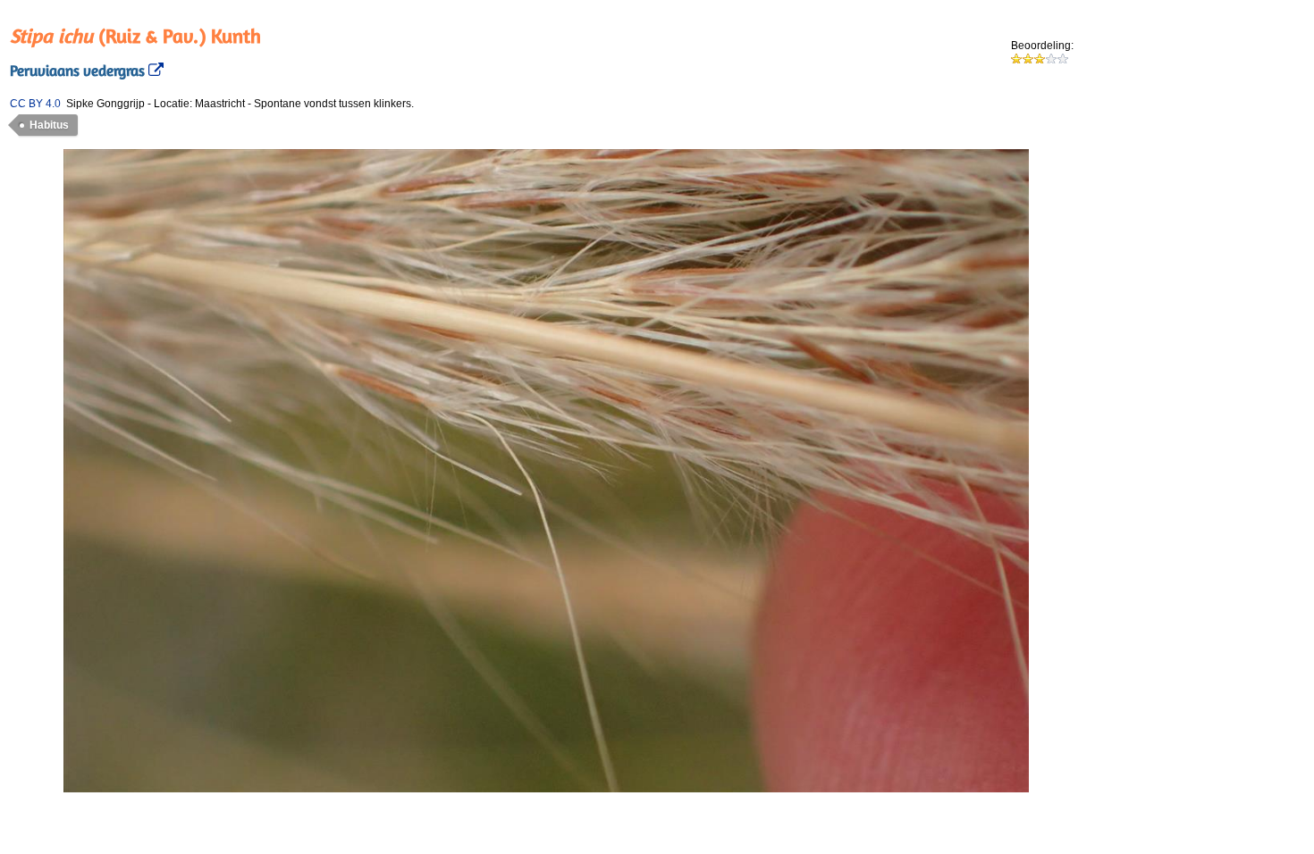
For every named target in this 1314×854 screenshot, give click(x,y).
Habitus (49, 125)
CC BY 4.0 (35, 103)
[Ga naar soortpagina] (154, 71)
